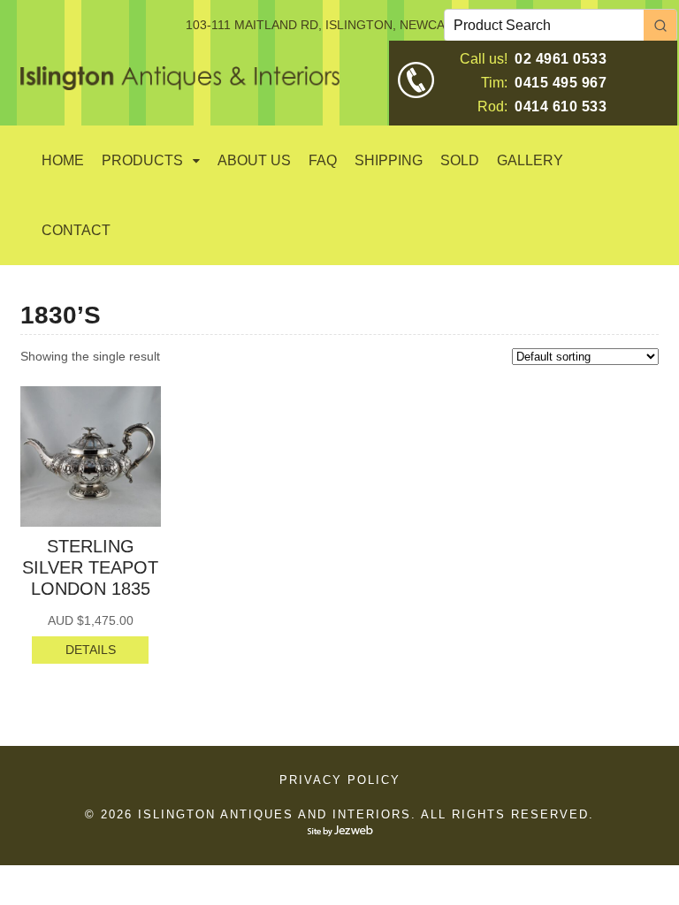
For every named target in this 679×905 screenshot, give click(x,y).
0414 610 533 (561, 106)
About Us (254, 160)
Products (142, 160)
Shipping (389, 160)
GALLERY (530, 160)
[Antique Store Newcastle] (180, 80)
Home (63, 160)
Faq (323, 160)
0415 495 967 (561, 82)
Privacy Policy (340, 780)
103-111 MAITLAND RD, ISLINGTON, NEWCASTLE (331, 25)
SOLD (459, 160)
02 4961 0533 (561, 58)
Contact (76, 230)
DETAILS (90, 650)
